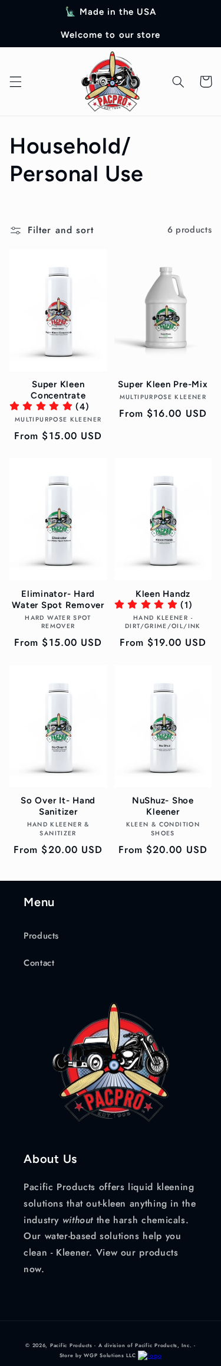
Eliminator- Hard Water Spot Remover (58, 599)
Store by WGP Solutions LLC (98, 1355)
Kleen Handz (163, 594)
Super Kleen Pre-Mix (162, 384)
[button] (15, 81)
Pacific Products (71, 1345)
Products (41, 935)
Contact (39, 962)
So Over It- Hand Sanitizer (58, 806)
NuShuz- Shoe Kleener (163, 806)
